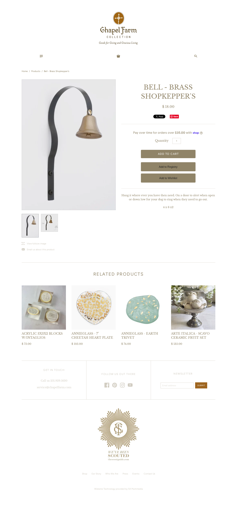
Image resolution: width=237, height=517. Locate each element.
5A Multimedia (135, 489)
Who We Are (111, 473)
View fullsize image (34, 243)
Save (175, 116)
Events (135, 473)
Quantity (161, 140)
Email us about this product (38, 249)
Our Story (96, 473)
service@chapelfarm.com (54, 387)
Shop (84, 473)
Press (125, 473)
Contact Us (149, 473)
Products (35, 71)
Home (25, 71)
